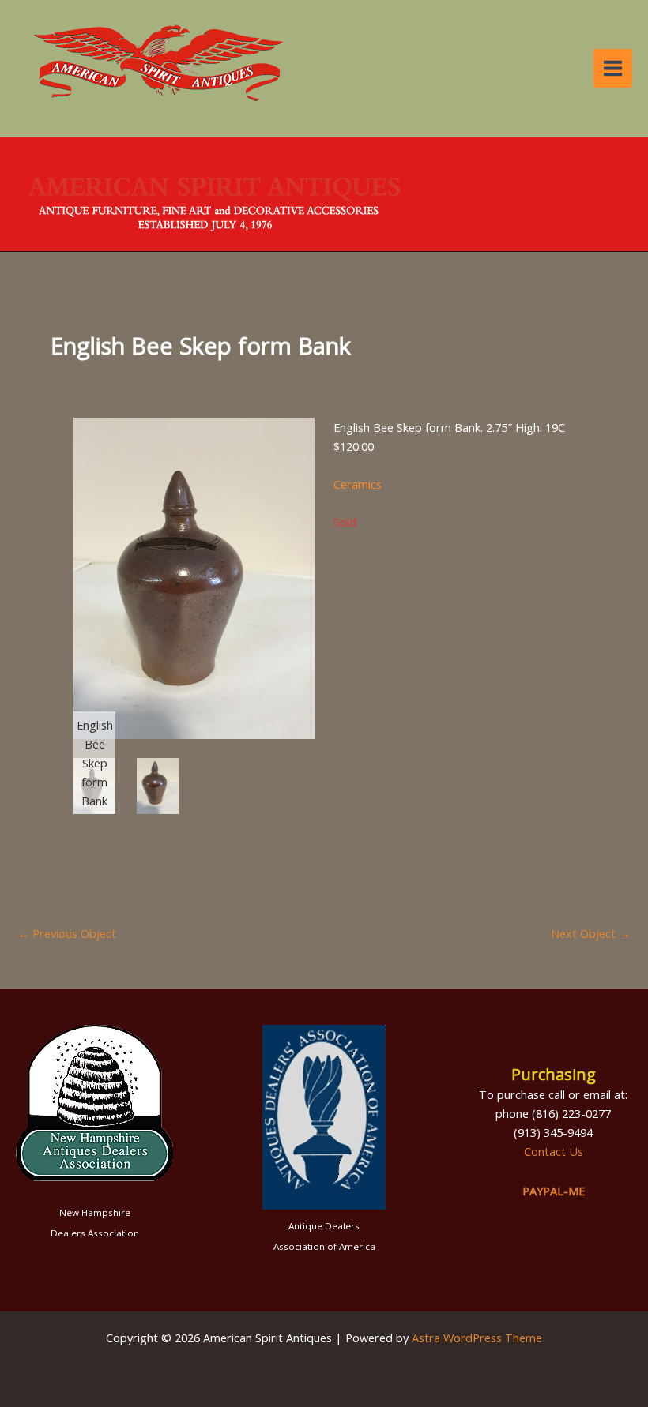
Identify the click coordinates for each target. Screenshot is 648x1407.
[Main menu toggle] (612, 68)
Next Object (591, 934)
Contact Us (553, 1151)
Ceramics (357, 484)
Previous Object (66, 934)
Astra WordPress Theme (477, 1337)
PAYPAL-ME (553, 1191)
